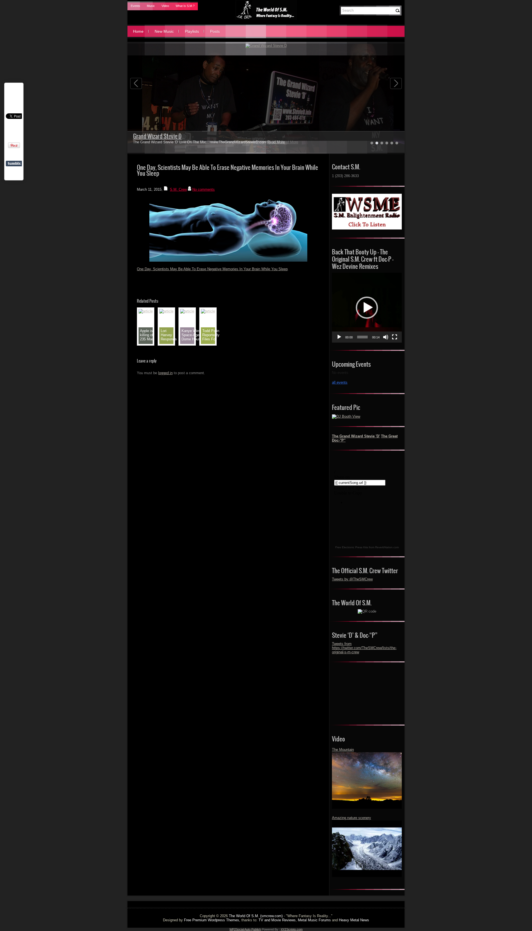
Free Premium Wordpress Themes (211, 920)
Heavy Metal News (354, 920)
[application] (367, 308)
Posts (215, 31)
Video (165, 5)
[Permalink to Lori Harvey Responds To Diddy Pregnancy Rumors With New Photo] (166, 311)
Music (151, 5)
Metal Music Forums (314, 920)
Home (138, 31)
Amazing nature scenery (351, 818)
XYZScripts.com (292, 929)
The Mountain (343, 750)
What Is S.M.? (185, 5)
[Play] (339, 337)
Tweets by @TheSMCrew (352, 579)
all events (339, 382)
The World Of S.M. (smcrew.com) (256, 916)
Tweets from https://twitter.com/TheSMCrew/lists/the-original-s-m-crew (364, 648)
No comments (203, 189)
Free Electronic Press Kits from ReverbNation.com (367, 547)
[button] (367, 308)
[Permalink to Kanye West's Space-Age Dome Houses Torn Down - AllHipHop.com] (187, 311)
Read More (276, 142)
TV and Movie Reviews (277, 920)
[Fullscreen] (394, 337)
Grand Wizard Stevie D (157, 136)
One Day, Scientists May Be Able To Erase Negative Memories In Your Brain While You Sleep (212, 269)
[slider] (362, 337)
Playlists (192, 31)
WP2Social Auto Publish (245, 929)
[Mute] (385, 337)
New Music (164, 31)
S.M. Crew (178, 189)
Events (135, 5)
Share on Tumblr (14, 163)
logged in (165, 373)
